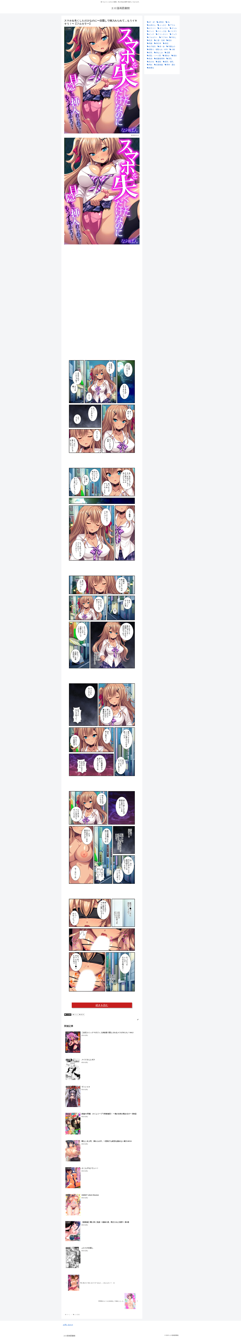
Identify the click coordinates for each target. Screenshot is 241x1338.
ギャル (76, 1014)
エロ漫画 (68, 1014)
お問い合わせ (68, 1325)
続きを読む (102, 1005)
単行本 (82, 1014)
